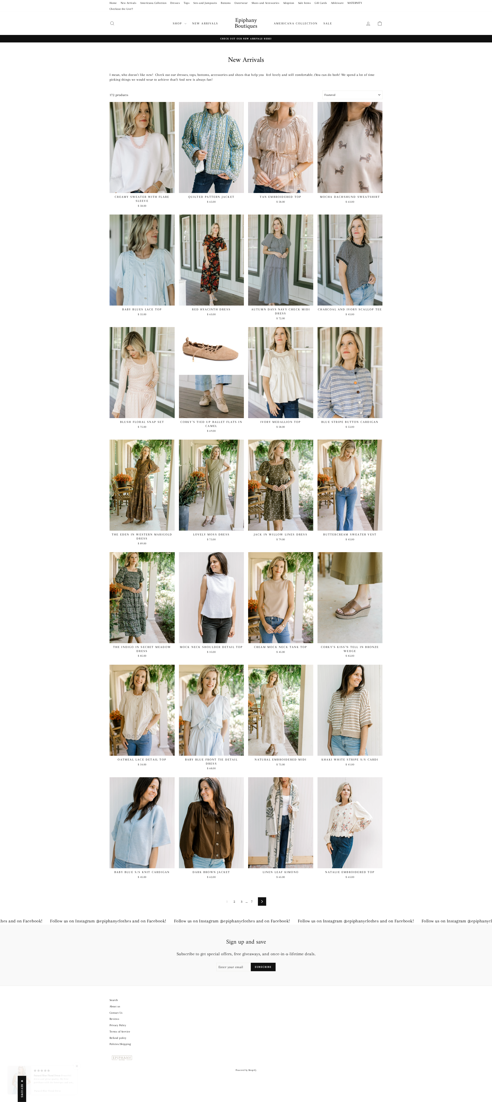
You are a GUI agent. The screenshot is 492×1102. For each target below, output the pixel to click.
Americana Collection (153, 2)
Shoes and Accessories (265, 2)
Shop (178, 23)
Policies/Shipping (120, 1044)
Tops (186, 2)
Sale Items (304, 2)
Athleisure (337, 2)
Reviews (114, 1018)
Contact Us (116, 1012)
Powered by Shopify (246, 1070)
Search (114, 1000)
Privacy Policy (118, 1025)
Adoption (288, 2)
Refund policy (118, 1037)
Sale (327, 23)
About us (115, 1006)
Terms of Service (120, 1031)
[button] (77, 1066)
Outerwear (241, 2)
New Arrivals (128, 2)
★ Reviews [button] (22, 1089)
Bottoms (226, 2)
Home (113, 2)
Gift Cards (321, 2)
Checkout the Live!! (121, 8)
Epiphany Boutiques (246, 23)
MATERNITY (354, 2)
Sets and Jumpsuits (205, 2)
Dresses (175, 2)
